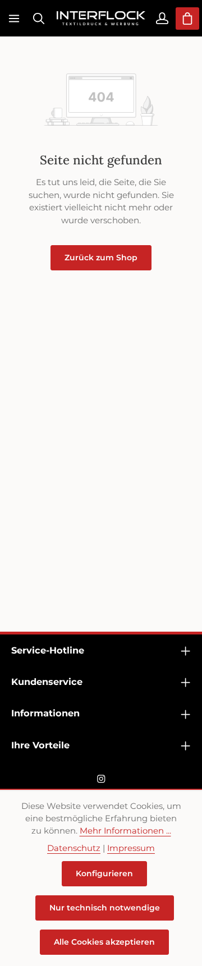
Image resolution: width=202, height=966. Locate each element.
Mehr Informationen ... (125, 831)
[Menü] (14, 18)
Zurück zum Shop (101, 257)
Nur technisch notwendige (104, 908)
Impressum (131, 848)
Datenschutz (73, 848)
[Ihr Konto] (162, 18)
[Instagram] (101, 781)
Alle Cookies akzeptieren (104, 942)
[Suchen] (38, 18)
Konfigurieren (104, 873)
